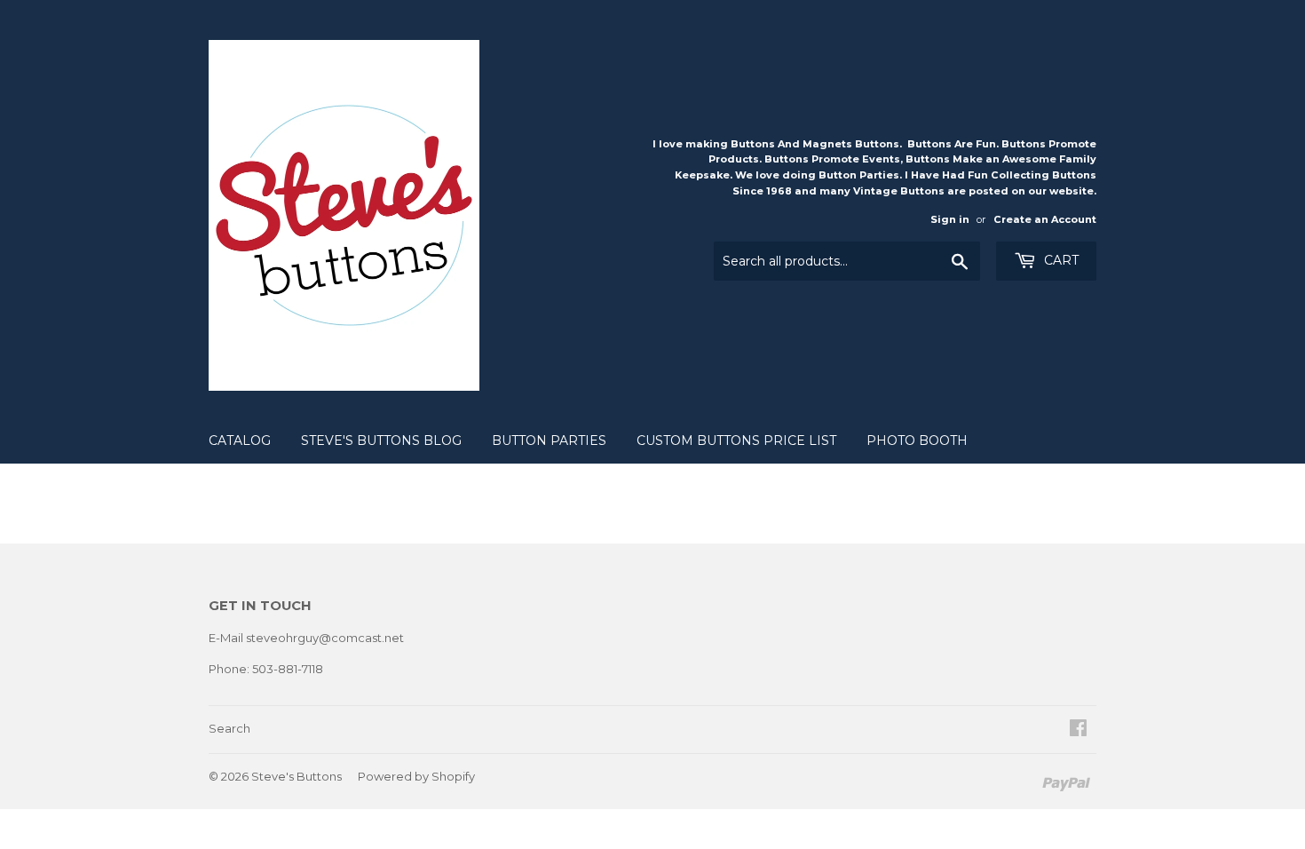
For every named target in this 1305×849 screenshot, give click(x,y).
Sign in (949, 219)
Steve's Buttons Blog (381, 440)
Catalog (240, 440)
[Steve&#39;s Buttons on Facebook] (1078, 730)
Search (229, 728)
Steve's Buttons (296, 776)
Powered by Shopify (416, 776)
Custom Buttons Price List (736, 440)
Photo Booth (917, 440)
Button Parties (549, 440)
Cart (1059, 260)
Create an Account (1044, 219)
